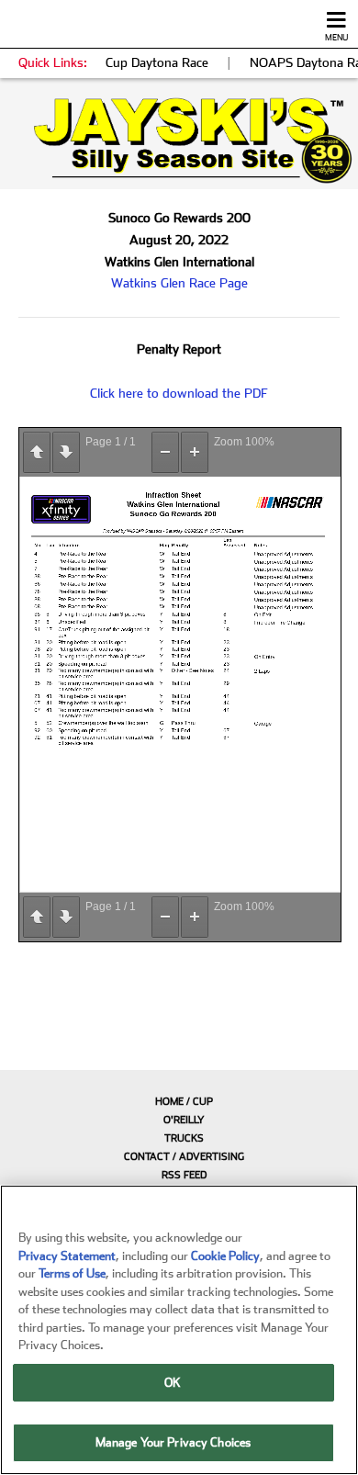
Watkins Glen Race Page (179, 283)
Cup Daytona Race (157, 62)
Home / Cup (184, 1102)
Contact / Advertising (184, 1157)
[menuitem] (179, 1101)
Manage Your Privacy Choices (173, 1442)
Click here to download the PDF (179, 393)
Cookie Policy (225, 1256)
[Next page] (66, 452)
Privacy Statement (67, 1256)
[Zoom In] (194, 452)
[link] (179, 140)
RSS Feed (184, 1175)
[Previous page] (36, 452)
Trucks (184, 1138)
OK (172, 1383)
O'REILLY (184, 1120)
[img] (179, 140)
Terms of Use (72, 1273)
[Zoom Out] (165, 452)
